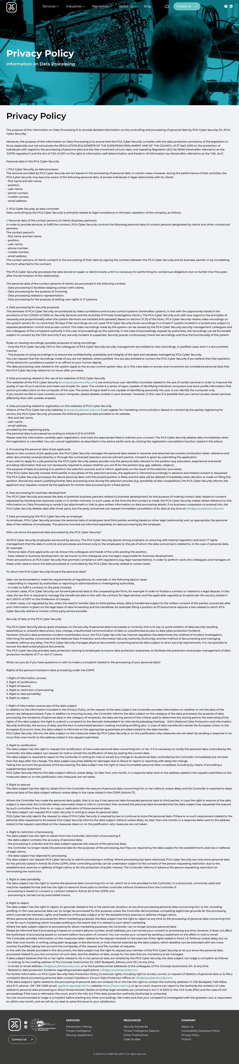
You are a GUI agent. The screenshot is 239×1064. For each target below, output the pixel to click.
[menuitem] (149, 6)
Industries (74, 6)
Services (49, 6)
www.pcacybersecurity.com (78, 382)
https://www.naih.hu (116, 986)
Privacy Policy (190, 1035)
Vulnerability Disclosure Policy (200, 1030)
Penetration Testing (79, 1026)
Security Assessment (79, 1035)
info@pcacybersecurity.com (205, 509)
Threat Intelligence (78, 1030)
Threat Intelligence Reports (141, 1030)
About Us (126, 6)
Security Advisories (136, 1026)
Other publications (136, 1035)
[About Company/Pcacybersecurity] (25, 1026)
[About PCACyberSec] (25, 1022)
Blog (147, 6)
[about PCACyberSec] (225, 6)
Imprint (186, 1039)
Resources (100, 6)
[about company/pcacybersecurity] (231, 6)
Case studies (132, 1039)
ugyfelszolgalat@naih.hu (74, 986)
